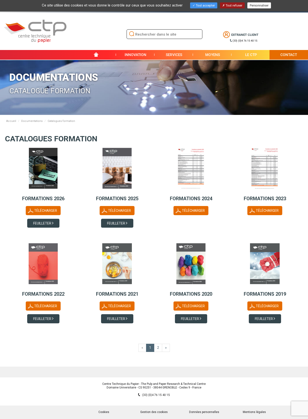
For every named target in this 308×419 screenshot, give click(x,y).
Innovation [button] (135, 55)
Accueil (11, 121)
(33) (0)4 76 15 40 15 (244, 40)
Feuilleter (42, 223)
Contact (288, 55)
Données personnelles (204, 412)
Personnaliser (259, 5)
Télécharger (45, 211)
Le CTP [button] (251, 55)
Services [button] (174, 55)
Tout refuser (233, 5)
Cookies (103, 412)
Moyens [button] (212, 55)
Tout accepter (205, 5)
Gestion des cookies (154, 412)
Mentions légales (254, 412)
